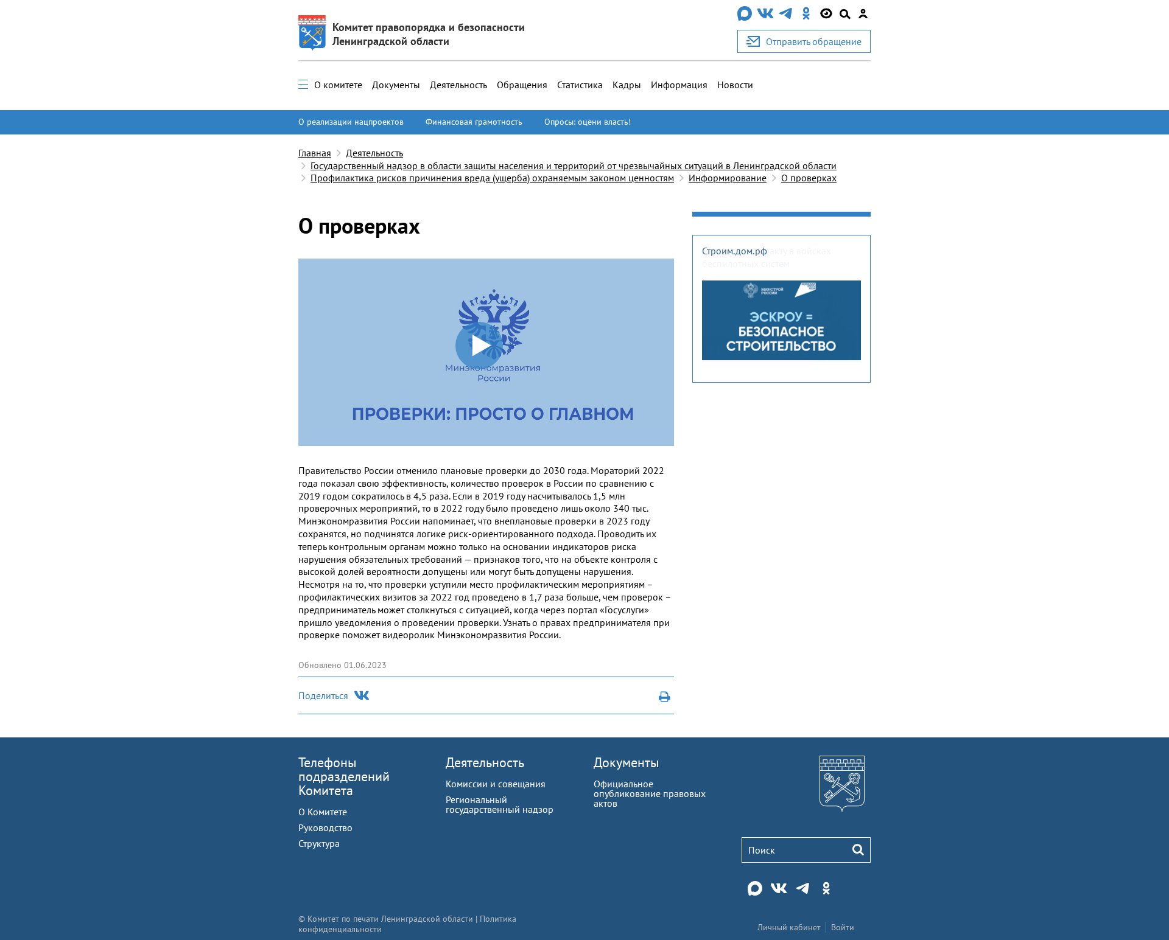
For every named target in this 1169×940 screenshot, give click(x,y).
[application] (486, 352)
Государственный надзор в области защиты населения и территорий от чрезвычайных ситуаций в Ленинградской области (574, 165)
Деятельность (458, 84)
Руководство (325, 827)
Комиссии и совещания (496, 784)
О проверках (809, 178)
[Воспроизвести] (306, 437)
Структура (319, 843)
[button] (479, 346)
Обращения (522, 84)
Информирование (728, 178)
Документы (396, 84)
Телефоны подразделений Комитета (344, 776)
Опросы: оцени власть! (587, 121)
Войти (842, 927)
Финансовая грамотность (474, 121)
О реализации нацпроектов (351, 121)
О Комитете (322, 812)
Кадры (627, 84)
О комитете (338, 84)
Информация (679, 84)
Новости (735, 84)
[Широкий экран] (666, 437)
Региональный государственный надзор (499, 804)
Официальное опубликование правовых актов (650, 793)
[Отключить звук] (650, 437)
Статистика (580, 84)
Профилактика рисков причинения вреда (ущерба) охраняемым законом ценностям (492, 178)
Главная (314, 153)
